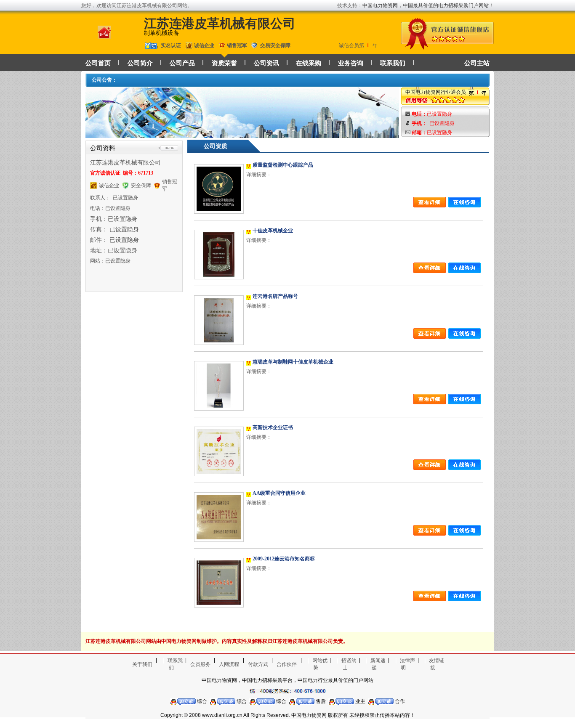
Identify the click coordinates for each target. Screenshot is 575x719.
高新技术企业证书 (273, 427)
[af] (242, 134)
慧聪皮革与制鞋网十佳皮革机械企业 (293, 362)
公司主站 (477, 63)
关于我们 (142, 664)
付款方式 (258, 664)
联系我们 (392, 63)
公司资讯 (266, 63)
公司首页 (98, 63)
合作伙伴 (287, 664)
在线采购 (308, 63)
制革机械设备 (161, 33)
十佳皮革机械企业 (273, 230)
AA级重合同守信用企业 (279, 493)
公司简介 (140, 63)
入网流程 (229, 664)
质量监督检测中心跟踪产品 (283, 165)
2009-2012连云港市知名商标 (284, 559)
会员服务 (200, 664)
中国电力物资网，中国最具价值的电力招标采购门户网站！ (428, 5)
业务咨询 (350, 63)
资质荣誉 (224, 63)
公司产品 (182, 63)
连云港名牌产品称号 (275, 296)
